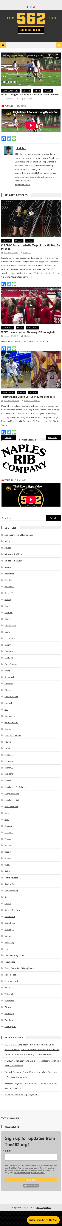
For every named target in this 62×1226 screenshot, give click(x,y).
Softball (8, 903)
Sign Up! (31, 1180)
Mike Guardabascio (32, 400)
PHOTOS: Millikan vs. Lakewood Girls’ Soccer (54, 437)
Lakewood (7, 327)
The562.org (10, 961)
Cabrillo (8, 606)
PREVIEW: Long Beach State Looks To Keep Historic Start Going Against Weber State (32, 1063)
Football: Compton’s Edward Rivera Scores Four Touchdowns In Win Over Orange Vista (32, 1074)
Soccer (26, 90)
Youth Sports (10, 1026)
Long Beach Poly (10, 90)
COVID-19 (9, 657)
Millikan (6, 240)
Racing (8, 851)
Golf (6, 709)
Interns (8, 741)
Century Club (10, 625)
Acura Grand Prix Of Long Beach (19, 534)
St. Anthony (10, 923)
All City (7, 541)
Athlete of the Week (13, 560)
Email (8, 1150)
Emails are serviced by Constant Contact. (29, 1172)
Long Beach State (12, 800)
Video (37, 90)
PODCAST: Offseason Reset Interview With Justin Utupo (10, 437)
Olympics (9, 832)
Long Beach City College (15, 787)
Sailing (7, 871)
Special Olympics (12, 910)
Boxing (8, 599)
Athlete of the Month (14, 554)
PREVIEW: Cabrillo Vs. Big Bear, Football (22, 1094)
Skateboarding (11, 890)
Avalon (8, 567)
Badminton (9, 573)
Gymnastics (10, 715)
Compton (9, 651)
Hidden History (11, 722)
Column (8, 644)
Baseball (8, 580)
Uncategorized (11, 981)
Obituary (8, 825)
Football (8, 703)
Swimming (9, 942)
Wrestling (9, 1020)
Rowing (8, 858)
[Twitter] (9, 138)
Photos (8, 838)
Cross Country (11, 664)
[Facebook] (4, 138)
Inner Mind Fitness (13, 735)
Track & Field (10, 974)
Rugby (7, 864)
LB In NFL (9, 780)
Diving (7, 670)
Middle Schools (11, 806)
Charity (8, 631)
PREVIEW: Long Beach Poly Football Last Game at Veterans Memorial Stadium (31, 1086)
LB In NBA (9, 774)
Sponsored (10, 916)
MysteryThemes (44, 1207)
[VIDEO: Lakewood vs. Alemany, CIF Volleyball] (31, 305)
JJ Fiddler (28, 98)
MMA (7, 819)
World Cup (9, 1013)
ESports (8, 690)
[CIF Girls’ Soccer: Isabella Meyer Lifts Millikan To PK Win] (31, 218)
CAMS (7, 618)
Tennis (8, 948)
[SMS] (14, 138)
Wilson (48, 90)
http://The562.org (22, 184)
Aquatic (8, 547)
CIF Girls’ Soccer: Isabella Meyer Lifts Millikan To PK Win (30, 247)
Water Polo (9, 1000)
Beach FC (9, 593)
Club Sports (10, 638)
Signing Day (10, 884)
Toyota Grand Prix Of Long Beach (19, 968)
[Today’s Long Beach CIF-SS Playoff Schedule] (31, 369)
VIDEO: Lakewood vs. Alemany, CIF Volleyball (28, 332)
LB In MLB (9, 767)
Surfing (8, 935)
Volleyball (32, 327)
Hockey (8, 728)
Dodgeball (9, 677)
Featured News (11, 696)
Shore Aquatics (11, 877)
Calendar (8, 612)
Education (9, 683)
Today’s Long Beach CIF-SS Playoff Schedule (28, 397)
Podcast (8, 845)
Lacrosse (9, 754)
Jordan (21, 392)
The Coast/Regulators (14, 955)
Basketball (8, 392)
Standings (9, 929)
